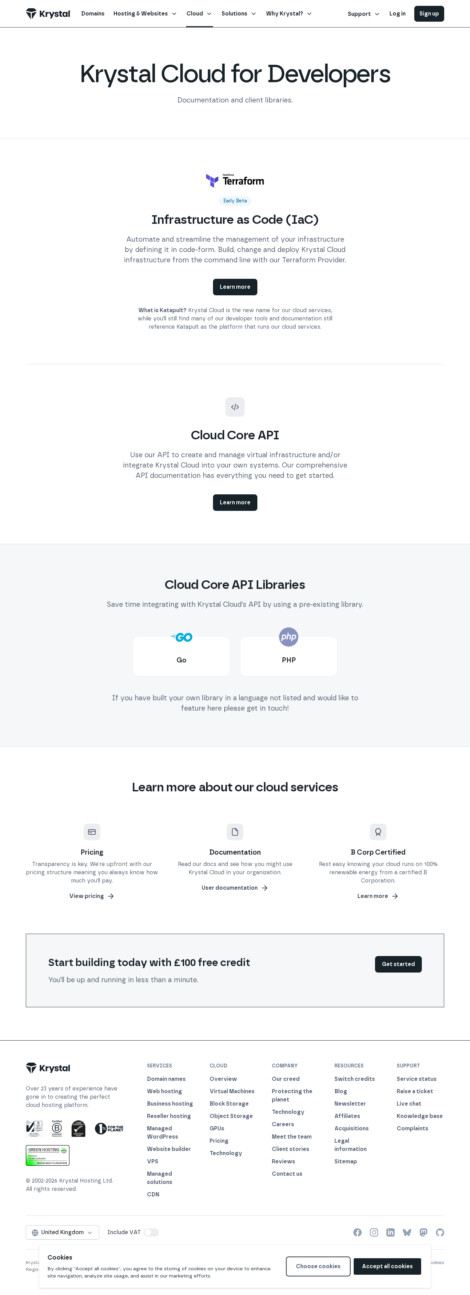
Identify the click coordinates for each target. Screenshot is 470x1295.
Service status (417, 1079)
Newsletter (350, 1103)
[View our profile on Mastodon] (423, 1232)
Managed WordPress (162, 1132)
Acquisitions (351, 1128)
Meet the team (292, 1136)
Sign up (429, 13)
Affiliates (347, 1116)
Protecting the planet (292, 1095)
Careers (283, 1124)
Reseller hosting (169, 1116)
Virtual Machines (232, 1091)
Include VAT (124, 1232)
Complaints (412, 1128)
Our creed (286, 1079)
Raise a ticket (415, 1091)
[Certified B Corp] (57, 1128)
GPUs (217, 1128)
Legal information (350, 1145)
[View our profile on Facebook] (357, 1232)
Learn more (235, 287)
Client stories (290, 1149)
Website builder (169, 1149)
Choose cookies (318, 1266)
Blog (340, 1091)
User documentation (230, 888)
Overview (223, 1079)
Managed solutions (159, 1178)
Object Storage (231, 1116)
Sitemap (345, 1161)
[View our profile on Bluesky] (407, 1232)
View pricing (86, 896)
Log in (397, 13)
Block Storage (229, 1103)
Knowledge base (420, 1116)
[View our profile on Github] (440, 1232)
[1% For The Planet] (109, 1128)
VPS (152, 1161)
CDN (153, 1194)
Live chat (409, 1103)
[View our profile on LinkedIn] (390, 1232)
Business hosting (170, 1103)
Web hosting (164, 1091)
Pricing (219, 1141)
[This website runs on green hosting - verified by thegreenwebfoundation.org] (48, 1155)
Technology (226, 1153)
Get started (398, 964)
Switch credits (354, 1079)
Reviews (283, 1161)
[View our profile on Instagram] (374, 1232)
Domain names (166, 1079)
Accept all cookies (387, 1266)
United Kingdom (62, 1232)
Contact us (287, 1174)
